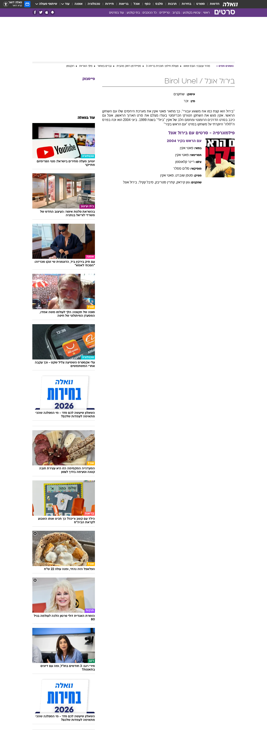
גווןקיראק (183, 182)
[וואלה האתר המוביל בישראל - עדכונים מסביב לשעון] (230, 4)
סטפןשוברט (184, 175)
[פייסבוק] (35, 12)
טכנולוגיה (94, 4)
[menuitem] (212, 4)
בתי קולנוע (133, 12)
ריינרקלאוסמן (185, 162)
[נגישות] (5, 4)
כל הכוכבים (149, 12)
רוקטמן (70, 66)
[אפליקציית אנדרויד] (52, 12)
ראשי (206, 12)
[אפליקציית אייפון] (46, 12)
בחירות (186, 4)
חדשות (214, 4)
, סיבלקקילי (147, 182)
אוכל (137, 4)
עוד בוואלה (86, 118)
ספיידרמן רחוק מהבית (129, 66)
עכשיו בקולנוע (191, 12)
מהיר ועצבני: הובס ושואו (197, 66)
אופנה (78, 4)
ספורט (200, 4)
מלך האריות (85, 66)
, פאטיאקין (167, 175)
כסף (147, 4)
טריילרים (164, 12)
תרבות (172, 4)
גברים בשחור (104, 66)
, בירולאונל (131, 182)
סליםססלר (181, 168)
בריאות (123, 4)
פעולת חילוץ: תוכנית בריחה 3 (162, 66)
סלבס (159, 4)
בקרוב (176, 12)
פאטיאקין (186, 148)
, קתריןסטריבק (165, 182)
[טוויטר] (40, 12)
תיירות (109, 4)
